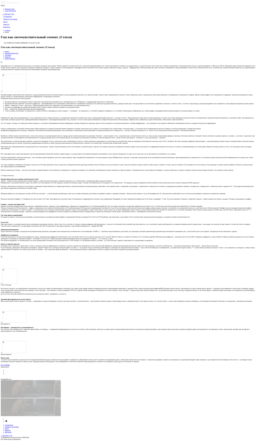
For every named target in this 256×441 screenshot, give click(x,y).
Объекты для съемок (12, 427)
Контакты (8, 432)
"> (1, 91)
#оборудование (10, 58)
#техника (8, 55)
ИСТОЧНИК (5, 365)
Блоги (7, 428)
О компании (9, 425)
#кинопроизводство (11, 53)
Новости (8, 430)
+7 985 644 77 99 (6, 435)
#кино (7, 51)
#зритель (8, 57)
